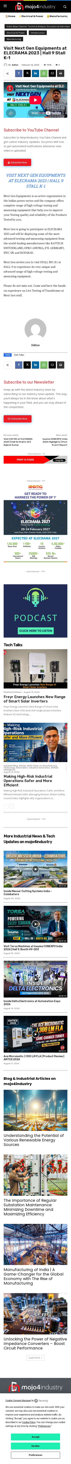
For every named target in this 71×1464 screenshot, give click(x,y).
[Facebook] (18, 73)
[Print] (60, 73)
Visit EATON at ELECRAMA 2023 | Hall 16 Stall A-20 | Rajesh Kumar (18, 442)
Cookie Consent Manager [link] (18, 1400)
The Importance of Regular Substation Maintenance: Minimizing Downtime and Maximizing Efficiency (30, 1207)
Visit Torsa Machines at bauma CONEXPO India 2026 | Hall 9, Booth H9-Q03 (33, 948)
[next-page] (11, 806)
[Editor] (6, 65)
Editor (15, 65)
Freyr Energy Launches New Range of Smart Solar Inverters (35, 699)
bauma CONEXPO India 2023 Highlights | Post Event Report (55, 442)
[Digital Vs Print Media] (35, 462)
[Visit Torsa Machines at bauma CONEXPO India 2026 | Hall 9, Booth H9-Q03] (35, 924)
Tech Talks (19, 355)
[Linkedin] (35, 73)
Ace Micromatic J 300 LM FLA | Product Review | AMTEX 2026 (34, 1058)
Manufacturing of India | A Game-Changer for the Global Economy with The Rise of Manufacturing (34, 1276)
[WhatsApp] (44, 73)
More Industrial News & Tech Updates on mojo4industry (29, 839)
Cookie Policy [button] (29, 1422)
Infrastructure (38, 32)
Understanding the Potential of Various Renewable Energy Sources (34, 1140)
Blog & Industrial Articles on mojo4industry (30, 1081)
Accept (35, 1437)
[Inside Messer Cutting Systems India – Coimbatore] (35, 869)
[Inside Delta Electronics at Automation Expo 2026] (35, 979)
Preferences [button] (44, 1426)
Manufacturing (14, 39)
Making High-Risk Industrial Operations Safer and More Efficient (28, 780)
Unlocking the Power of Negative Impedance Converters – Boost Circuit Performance (35, 1343)
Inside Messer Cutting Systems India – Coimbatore (28, 893)
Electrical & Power (16, 32)
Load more (34, 1357)
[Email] (52, 73)
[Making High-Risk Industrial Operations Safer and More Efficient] (35, 742)
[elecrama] (35, 561)
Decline (35, 1446)
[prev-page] (6, 806)
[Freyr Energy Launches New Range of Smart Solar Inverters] (35, 669)
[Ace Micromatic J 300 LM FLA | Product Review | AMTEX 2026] (35, 1034)
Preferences (35, 1455)
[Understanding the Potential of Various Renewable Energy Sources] (35, 1110)
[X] (27, 73)
